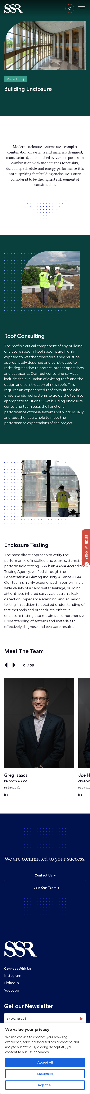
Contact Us (43, 875)
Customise (45, 1074)
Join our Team (45, 888)
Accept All (45, 1062)
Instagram (12, 976)
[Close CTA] (86, 564)
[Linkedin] (6, 795)
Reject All (45, 1085)
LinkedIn (11, 983)
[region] (45, 1058)
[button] (13, 8)
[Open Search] (70, 8)
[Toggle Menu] (81, 8)
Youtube (11, 990)
